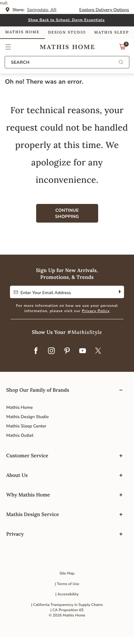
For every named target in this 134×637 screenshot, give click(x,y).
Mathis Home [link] (22, 32)
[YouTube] (82, 351)
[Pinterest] (67, 351)
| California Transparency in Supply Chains (67, 604)
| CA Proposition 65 (67, 610)
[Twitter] (98, 351)
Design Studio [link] (67, 32)
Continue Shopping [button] (67, 213)
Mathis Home (19, 407)
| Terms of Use (67, 584)
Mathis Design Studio (27, 417)
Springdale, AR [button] (42, 10)
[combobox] (67, 62)
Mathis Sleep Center (26, 426)
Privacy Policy (96, 311)
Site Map (67, 573)
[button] (8, 47)
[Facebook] (36, 351)
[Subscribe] (119, 292)
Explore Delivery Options (104, 10)
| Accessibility (67, 594)
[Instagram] (51, 351)
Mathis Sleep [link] (111, 32)
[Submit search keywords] (121, 62)
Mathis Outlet (19, 435)
